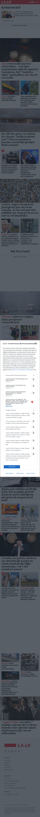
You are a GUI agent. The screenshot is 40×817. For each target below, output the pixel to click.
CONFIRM (11, 466)
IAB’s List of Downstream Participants (22, 369)
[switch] (32, 379)
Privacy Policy (31, 473)
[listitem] (20, 375)
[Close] (36, 344)
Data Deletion (9, 473)
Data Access (20, 473)
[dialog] (20, 408)
